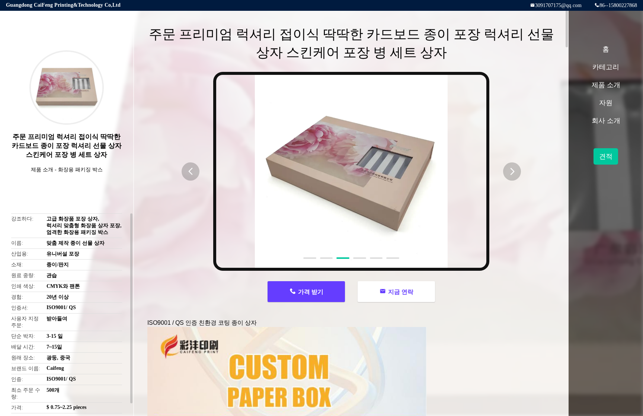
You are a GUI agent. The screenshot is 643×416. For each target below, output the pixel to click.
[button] (190, 171)
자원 (605, 103)
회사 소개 (606, 120)
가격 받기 (310, 292)
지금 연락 (400, 292)
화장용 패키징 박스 (80, 169)
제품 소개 (42, 169)
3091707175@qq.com (558, 5)
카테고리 (605, 67)
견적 (605, 156)
